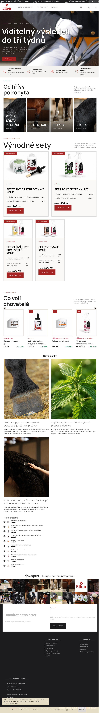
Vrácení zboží (50, 646)
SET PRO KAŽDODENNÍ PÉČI (71, 189)
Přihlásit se (58, 626)
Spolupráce (84, 647)
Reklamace (49, 648)
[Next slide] (95, 308)
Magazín (83, 649)
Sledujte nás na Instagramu (58, 576)
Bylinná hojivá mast (60, 341)
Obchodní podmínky (53, 653)
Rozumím (82, 710)
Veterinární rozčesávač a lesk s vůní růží (84, 343)
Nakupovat (9, 59)
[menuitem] (25, 7)
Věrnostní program (86, 652)
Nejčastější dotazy (52, 651)
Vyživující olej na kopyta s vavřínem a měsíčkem (36, 343)
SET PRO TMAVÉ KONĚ (48, 249)
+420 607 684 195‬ (15, 689)
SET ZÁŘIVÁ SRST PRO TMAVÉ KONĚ (25, 191)
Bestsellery (25, 59)
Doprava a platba (51, 643)
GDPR (48, 656)
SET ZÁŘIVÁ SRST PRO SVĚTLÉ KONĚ (18, 250)
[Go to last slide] (5, 308)
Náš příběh (84, 644)
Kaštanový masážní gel (12, 342)
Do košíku (13, 211)
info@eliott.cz (14, 686)
